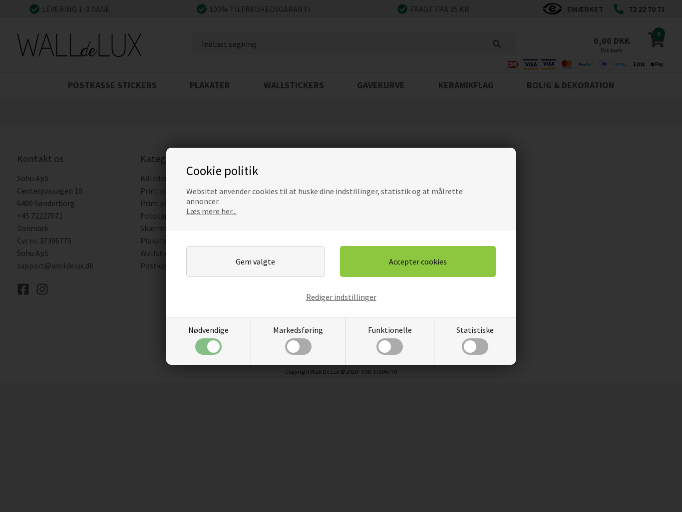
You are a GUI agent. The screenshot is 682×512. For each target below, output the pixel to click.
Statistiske (475, 330)
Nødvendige (208, 330)
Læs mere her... (211, 211)
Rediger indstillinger (341, 297)
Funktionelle (390, 330)
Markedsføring (298, 330)
